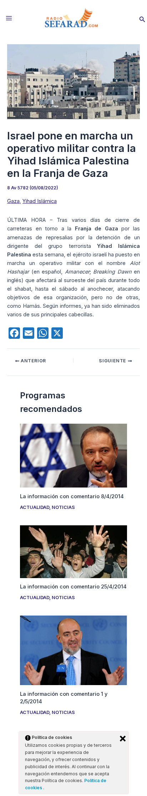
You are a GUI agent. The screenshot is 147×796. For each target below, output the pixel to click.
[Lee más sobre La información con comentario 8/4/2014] (73, 455)
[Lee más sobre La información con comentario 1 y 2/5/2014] (73, 650)
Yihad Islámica (39, 201)
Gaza (13, 201)
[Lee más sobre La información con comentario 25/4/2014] (73, 551)
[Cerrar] (123, 738)
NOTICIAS (63, 507)
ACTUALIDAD (34, 507)
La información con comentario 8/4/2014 (72, 496)
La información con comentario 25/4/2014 (73, 586)
